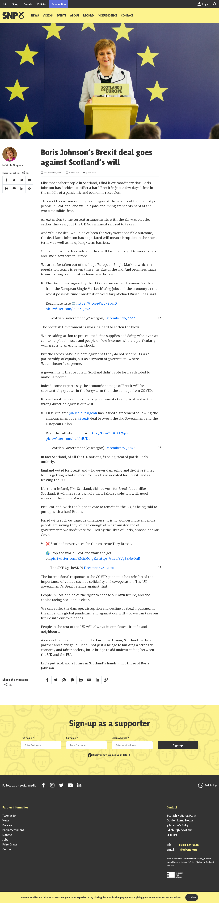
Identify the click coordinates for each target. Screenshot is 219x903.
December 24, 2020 (120, 448)
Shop (15, 4)
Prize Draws (9, 844)
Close (194, 897)
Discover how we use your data (108, 755)
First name (27, 738)
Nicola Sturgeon (14, 165)
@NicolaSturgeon (83, 413)
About (74, 15)
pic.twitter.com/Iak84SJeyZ (68, 309)
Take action (9, 815)
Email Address (120, 738)
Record (88, 15)
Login (205, 4)
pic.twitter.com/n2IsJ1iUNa (68, 439)
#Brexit (83, 419)
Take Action (59, 4)
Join (4, 4)
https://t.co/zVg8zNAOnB (119, 559)
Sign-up (178, 745)
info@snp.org (188, 849)
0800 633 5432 (189, 845)
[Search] (215, 4)
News (35, 15)
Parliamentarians (13, 830)
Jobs (5, 839)
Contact (127, 15)
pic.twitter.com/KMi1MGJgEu (74, 559)
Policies (41, 4)
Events (61, 15)
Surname (72, 738)
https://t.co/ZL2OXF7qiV (108, 433)
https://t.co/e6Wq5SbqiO (96, 304)
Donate (28, 4)
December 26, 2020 (120, 318)
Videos (48, 15)
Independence (107, 15)
